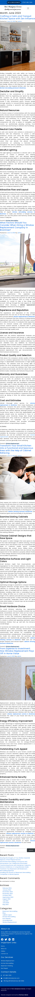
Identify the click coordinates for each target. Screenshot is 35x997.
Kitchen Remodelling (7, 963)
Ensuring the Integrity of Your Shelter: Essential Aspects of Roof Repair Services (15, 859)
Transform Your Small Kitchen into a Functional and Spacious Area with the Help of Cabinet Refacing (16, 449)
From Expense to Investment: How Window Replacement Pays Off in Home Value (17, 651)
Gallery (3, 951)
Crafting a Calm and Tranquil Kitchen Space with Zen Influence (17, 17)
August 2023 (6, 899)
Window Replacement (12, 443)
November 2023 (8, 893)
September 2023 (8, 897)
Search (2, 847)
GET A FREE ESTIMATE (14, 2)
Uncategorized (7, 920)
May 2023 (5, 904)
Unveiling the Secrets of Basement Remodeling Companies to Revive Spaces (15, 873)
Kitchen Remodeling (12, 220)
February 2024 (7, 888)
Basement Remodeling (10, 911)
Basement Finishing (7, 966)
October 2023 (7, 895)
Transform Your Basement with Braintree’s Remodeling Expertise (13, 870)
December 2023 (8, 892)
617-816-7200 (28, 2)
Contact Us (4, 953)
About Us (3, 948)
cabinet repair (7, 915)
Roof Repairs (7, 918)
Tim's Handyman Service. (18, 989)
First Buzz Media (23, 995)
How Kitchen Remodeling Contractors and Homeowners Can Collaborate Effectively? (13, 862)
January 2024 (7, 890)
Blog (4, 913)
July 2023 (5, 901)
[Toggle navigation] (28, 8)
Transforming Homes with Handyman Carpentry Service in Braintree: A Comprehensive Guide (15, 866)
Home (3, 946)
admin (20, 21)
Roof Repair (4, 968)
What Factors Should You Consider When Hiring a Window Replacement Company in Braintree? (17, 226)
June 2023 (6, 902)
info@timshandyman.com (11, 978)
